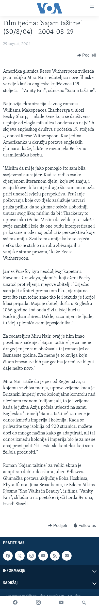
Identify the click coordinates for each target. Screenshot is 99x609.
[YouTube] (61, 602)
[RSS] (55, 556)
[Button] (86, 55)
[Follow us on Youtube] (43, 556)
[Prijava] (66, 556)
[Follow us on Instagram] (31, 556)
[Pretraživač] (84, 602)
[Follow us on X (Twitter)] (19, 556)
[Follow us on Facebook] (8, 556)
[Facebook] (15, 602)
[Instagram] (38, 602)
